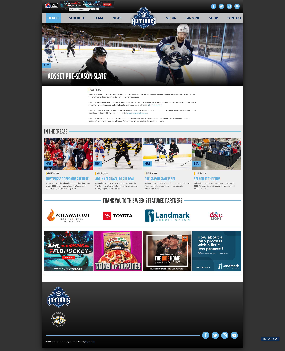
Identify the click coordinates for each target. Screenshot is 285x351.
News (46, 65)
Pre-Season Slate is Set (160, 179)
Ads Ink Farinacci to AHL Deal (114, 179)
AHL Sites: (65, 9)
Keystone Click (90, 342)
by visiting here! (155, 105)
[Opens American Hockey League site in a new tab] (51, 6)
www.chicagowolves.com (137, 113)
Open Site (94, 9)
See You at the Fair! (207, 179)
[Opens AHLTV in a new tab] (87, 7)
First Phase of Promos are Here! (68, 179)
